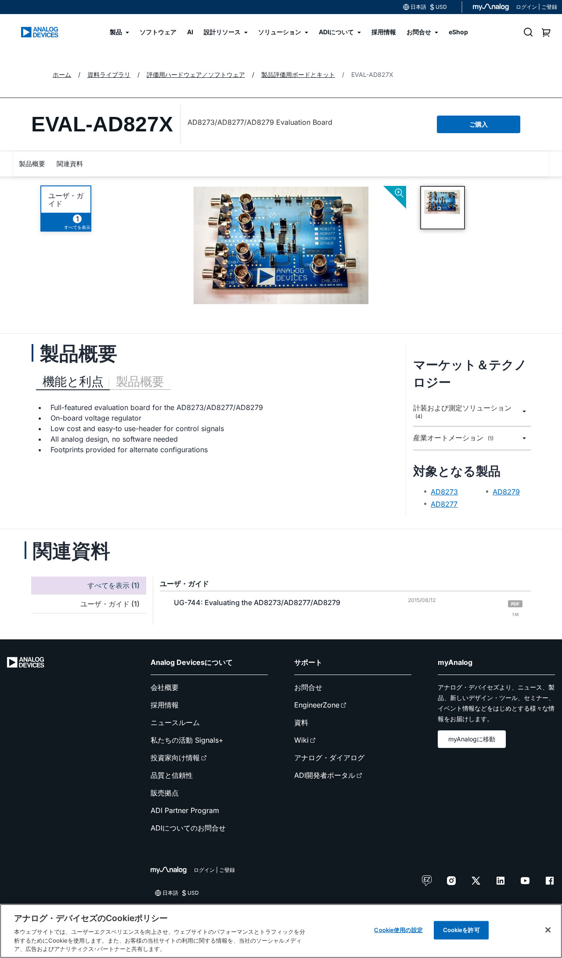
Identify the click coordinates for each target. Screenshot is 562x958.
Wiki (301, 740)
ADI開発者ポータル (324, 775)
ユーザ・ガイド (65, 199)
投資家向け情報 (175, 757)
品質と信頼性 (172, 775)
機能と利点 (73, 381)
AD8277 (444, 504)
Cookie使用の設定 (398, 929)
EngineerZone (316, 704)
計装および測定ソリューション (462, 412)
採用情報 (165, 704)
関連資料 (70, 164)
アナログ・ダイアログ (329, 757)
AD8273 (444, 491)
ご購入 (478, 124)
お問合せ (308, 687)
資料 (301, 722)
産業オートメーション (453, 438)
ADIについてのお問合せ (188, 828)
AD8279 (506, 491)
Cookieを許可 (461, 929)
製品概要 (32, 164)
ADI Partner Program (185, 810)
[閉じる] (548, 930)
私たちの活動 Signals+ (187, 740)
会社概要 (165, 687)
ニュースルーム (175, 722)
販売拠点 (165, 792)
